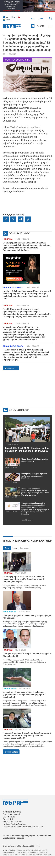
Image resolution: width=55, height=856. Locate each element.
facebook (6, 219)
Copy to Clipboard (28, 219)
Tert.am (12, 26)
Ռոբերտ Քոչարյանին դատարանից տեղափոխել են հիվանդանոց (27, 616)
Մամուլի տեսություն (17, 59)
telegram (20, 219)
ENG (40, 18)
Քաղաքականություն (13, 288)
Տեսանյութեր (19, 409)
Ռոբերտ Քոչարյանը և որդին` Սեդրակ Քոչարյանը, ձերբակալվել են (27, 654)
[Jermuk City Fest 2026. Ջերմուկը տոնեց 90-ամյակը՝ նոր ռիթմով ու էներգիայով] (27, 429)
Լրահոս (40, 26)
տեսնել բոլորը (11, 368)
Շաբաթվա (24, 548)
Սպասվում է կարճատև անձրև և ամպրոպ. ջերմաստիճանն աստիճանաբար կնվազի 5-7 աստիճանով (24, 694)
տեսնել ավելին (11, 752)
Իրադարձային (10, 612)
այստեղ (20, 838)
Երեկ (14, 548)
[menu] (50, 26)
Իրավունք (8, 239)
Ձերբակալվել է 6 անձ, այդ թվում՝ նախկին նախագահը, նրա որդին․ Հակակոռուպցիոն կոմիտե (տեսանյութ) (23, 579)
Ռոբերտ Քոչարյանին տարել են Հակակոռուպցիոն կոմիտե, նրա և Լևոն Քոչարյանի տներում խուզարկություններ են (27, 735)
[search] (50, 18)
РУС (33, 18)
